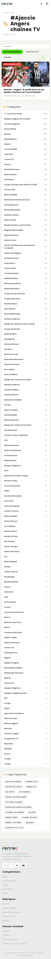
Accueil (5, 12)
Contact (6, 935)
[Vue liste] (48, 57)
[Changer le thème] (42, 3)
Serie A (5, 893)
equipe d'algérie (13, 782)
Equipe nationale (13, 787)
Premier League (9, 880)
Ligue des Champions (12, 912)
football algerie (13, 802)
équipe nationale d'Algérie (18, 807)
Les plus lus (32, 52)
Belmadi (30, 822)
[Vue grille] (43, 57)
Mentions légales (9, 939)
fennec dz (31, 787)
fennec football (13, 822)
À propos (6, 931)
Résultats (6, 920)
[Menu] (47, 3)
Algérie (32, 812)
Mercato (6, 904)
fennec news (11, 817)
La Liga (5, 885)
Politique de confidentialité (14, 943)
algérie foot (31, 782)
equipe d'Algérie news (16, 797)
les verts (10, 792)
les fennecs (25, 792)
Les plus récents (12, 52)
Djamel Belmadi (29, 817)
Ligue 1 (5, 876)
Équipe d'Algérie (9, 908)
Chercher (7, 57)
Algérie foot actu (14, 828)
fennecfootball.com (26, 955)
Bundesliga (7, 889)
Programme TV (9, 916)
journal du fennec (14, 812)
